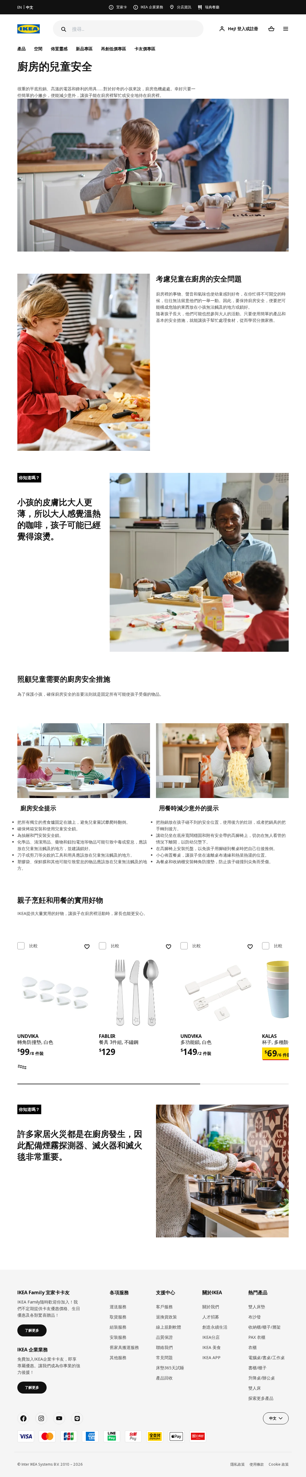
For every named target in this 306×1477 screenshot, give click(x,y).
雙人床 (254, 1388)
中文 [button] (272, 1418)
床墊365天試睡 (170, 1368)
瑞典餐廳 (212, 7)
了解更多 (32, 1330)
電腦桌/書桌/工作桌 (266, 1357)
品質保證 (164, 1337)
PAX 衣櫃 (256, 1337)
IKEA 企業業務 (152, 7)
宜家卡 (121, 7)
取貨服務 (118, 1317)
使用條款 (257, 1464)
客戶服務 (164, 1306)
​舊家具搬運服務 (124, 1347)
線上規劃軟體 (168, 1327)
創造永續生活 (214, 1327)
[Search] (63, 29)
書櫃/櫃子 (257, 1368)
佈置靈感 (59, 48)
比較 (33, 945)
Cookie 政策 (279, 1464)
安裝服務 (118, 1337)
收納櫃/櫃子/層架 (264, 1327)
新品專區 (84, 48)
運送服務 (118, 1306)
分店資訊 (184, 7)
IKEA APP (211, 1357)
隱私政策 (237, 1464)
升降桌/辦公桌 (261, 1378)
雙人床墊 (256, 1306)
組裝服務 (118, 1327)
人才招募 (210, 1317)
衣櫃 (252, 1347)
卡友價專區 (144, 48)
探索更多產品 (260, 1398)
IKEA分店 (211, 1337)
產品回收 (164, 1378)
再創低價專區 (113, 48)
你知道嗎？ (29, 477)
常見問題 (164, 1357)
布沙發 (254, 1317)
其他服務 (118, 1357)
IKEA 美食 (211, 1347)
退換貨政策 (166, 1317)
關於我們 (210, 1306)
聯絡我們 (164, 1347)
